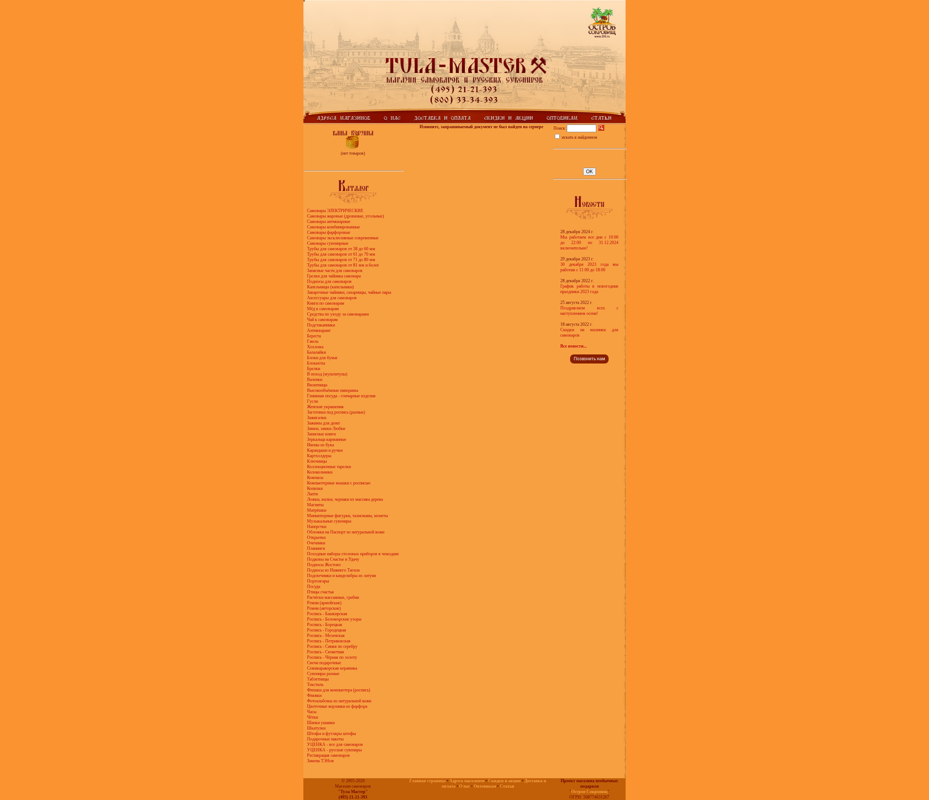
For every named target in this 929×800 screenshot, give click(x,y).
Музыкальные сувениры (329, 521)
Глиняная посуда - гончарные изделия (341, 395)
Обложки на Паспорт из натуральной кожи (345, 532)
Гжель (312, 341)
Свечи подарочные (324, 662)
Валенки (314, 379)
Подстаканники (321, 325)
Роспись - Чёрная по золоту (332, 657)
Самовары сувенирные (327, 243)
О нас (464, 786)
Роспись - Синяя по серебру (332, 646)
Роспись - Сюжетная (325, 651)
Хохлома (315, 346)
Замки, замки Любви (326, 428)
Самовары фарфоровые (328, 232)
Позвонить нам (589, 358)
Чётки (312, 717)
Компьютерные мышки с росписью (339, 483)
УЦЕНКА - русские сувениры (334, 749)
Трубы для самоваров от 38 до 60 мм (341, 248)
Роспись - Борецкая (324, 624)
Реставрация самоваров (328, 755)
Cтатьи (507, 786)
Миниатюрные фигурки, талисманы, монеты (347, 515)
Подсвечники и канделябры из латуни (341, 575)
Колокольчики (319, 472)
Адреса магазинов (466, 780)
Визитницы (317, 384)
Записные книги (321, 433)
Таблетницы (318, 679)
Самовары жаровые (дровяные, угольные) (345, 216)
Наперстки (316, 526)
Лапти (312, 493)
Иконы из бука (320, 444)
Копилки (315, 488)
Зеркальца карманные (326, 439)
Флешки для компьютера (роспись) (338, 690)
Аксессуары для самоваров (332, 297)
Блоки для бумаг (322, 357)
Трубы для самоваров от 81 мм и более (343, 265)
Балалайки (316, 352)
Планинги (316, 548)
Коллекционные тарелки (329, 466)
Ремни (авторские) (324, 608)
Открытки (316, 537)
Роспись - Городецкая (326, 630)
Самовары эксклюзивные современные (342, 237)
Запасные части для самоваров (335, 270)
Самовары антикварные (328, 221)
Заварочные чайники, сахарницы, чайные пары (349, 292)
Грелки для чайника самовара (334, 276)
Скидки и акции (504, 780)
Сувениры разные (323, 673)
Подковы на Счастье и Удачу (333, 559)
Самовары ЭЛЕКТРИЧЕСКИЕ (335, 210)
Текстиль (315, 684)
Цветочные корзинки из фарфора (337, 706)
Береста (314, 335)
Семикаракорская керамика (332, 668)
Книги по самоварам (325, 303)
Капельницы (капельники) (330, 286)
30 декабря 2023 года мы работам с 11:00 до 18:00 (589, 267)
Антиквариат (319, 330)
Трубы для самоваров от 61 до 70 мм (341, 254)
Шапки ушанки (321, 722)
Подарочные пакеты (325, 739)
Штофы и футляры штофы (331, 733)
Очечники (316, 542)
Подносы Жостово (324, 564)
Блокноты (316, 363)
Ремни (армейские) (324, 602)
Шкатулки (316, 728)
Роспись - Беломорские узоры (334, 619)
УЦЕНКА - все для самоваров (335, 744)
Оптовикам (485, 786)
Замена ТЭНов (320, 760)
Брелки (313, 368)
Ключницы (317, 461)
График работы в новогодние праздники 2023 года (589, 289)
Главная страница (427, 780)
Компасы (315, 477)
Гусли (312, 401)
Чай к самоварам (322, 319)
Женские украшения (325, 406)
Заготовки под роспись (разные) (336, 412)
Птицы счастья (320, 591)
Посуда (313, 586)
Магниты (315, 504)
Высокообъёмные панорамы (332, 390)
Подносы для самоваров (329, 281)
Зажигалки (316, 417)
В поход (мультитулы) (327, 374)
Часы (311, 711)
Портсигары (318, 581)
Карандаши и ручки (325, 450)
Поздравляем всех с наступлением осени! (589, 310)
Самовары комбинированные (333, 227)
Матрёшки (316, 510)
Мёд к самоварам (323, 308)
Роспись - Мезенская (326, 635)
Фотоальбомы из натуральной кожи (339, 700)
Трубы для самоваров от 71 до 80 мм (341, 259)
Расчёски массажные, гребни (333, 597)
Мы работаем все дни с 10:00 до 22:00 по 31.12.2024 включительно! (589, 243)
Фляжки (314, 695)
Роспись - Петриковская (329, 640)
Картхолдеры (319, 455)
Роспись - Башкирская (327, 613)
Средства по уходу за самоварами (338, 314)
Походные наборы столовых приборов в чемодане (353, 553)
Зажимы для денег (323, 423)
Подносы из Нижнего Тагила (333, 570)
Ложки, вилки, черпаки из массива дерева (345, 499)
